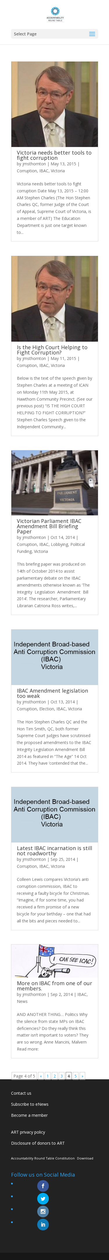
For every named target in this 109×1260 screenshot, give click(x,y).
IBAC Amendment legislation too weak (52, 693)
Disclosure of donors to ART (38, 1143)
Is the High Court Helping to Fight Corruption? (52, 350)
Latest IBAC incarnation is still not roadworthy (54, 851)
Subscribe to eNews (30, 1104)
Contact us (21, 1093)
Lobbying (59, 544)
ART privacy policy (28, 1132)
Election (46, 708)
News (22, 1001)
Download (85, 1158)
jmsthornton (34, 163)
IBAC (44, 170)
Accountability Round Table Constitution (43, 1158)
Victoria (58, 170)
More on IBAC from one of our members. (54, 986)
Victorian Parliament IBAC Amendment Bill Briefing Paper (49, 526)
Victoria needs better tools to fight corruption (54, 155)
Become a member (29, 1115)
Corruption (27, 170)
